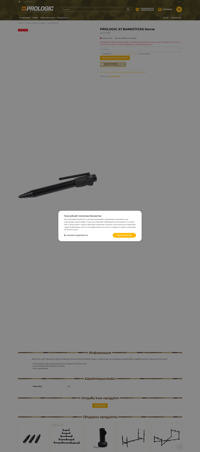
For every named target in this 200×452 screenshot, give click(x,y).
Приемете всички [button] (124, 235)
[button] (76, 235)
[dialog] (100, 226)
